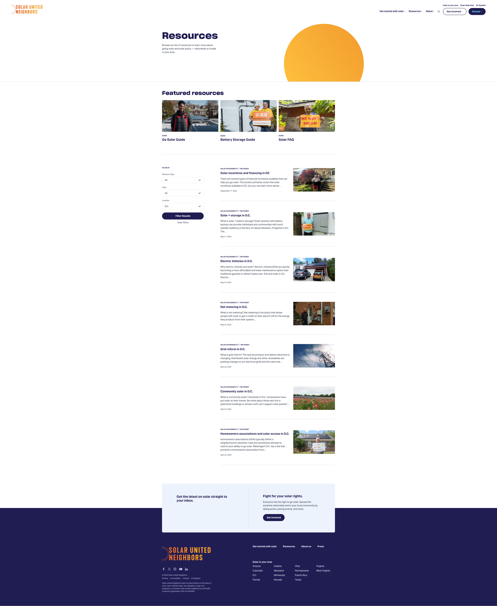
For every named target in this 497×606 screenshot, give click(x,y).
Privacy (165, 578)
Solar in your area (450, 6)
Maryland (279, 570)
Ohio (297, 566)
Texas (298, 579)
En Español (481, 6)
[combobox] (183, 180)
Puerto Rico (301, 575)
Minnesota (279, 575)
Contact (185, 578)
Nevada (278, 579)
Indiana (278, 566)
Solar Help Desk (467, 6)
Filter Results (183, 216)
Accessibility (175, 578)
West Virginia (323, 570)
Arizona (257, 566)
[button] (439, 11)
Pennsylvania (302, 570)
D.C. (255, 575)
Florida (256, 579)
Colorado (258, 570)
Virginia (320, 566)
